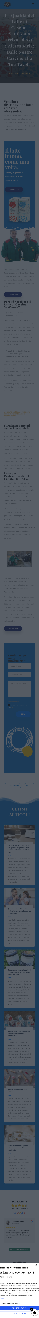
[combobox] (36, 1265)
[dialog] (19, 1290)
